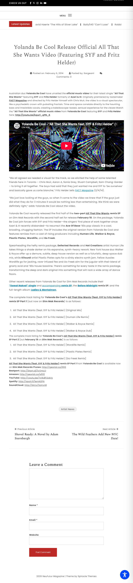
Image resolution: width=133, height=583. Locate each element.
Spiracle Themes (87, 576)
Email (33, 520)
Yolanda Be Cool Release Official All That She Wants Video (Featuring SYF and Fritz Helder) (66, 55)
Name (33, 505)
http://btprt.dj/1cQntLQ (33, 370)
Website (34, 534)
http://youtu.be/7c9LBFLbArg (37, 377)
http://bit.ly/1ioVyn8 (35, 385)
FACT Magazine (84, 190)
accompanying (57, 285)
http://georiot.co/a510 (32, 374)
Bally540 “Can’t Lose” (90, 24)
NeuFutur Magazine (53, 576)
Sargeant (89, 73)
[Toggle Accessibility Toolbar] (125, 575)
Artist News (67, 409)
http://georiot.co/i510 (54, 367)
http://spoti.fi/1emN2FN (31, 381)
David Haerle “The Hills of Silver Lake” (49, 24)
